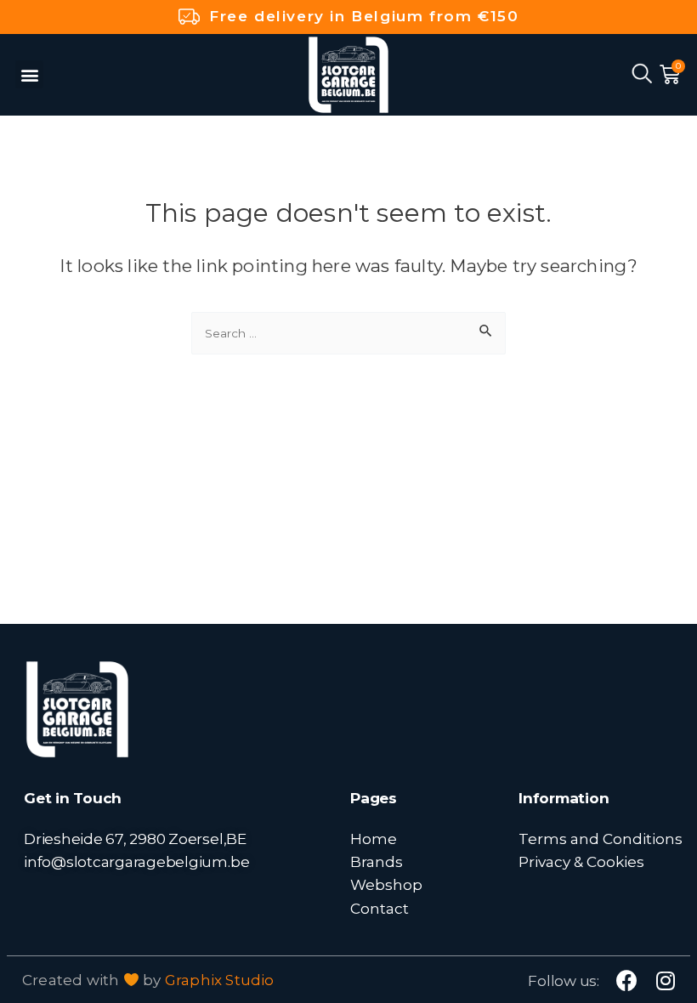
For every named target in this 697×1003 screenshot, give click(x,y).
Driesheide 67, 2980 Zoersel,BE (135, 838)
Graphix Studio (220, 980)
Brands (376, 861)
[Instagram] (665, 980)
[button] (29, 74)
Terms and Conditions (600, 838)
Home (373, 838)
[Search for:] (348, 331)
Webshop (386, 884)
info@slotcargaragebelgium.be (136, 861)
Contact (379, 908)
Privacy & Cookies (581, 861)
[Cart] (670, 75)
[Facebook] (627, 980)
